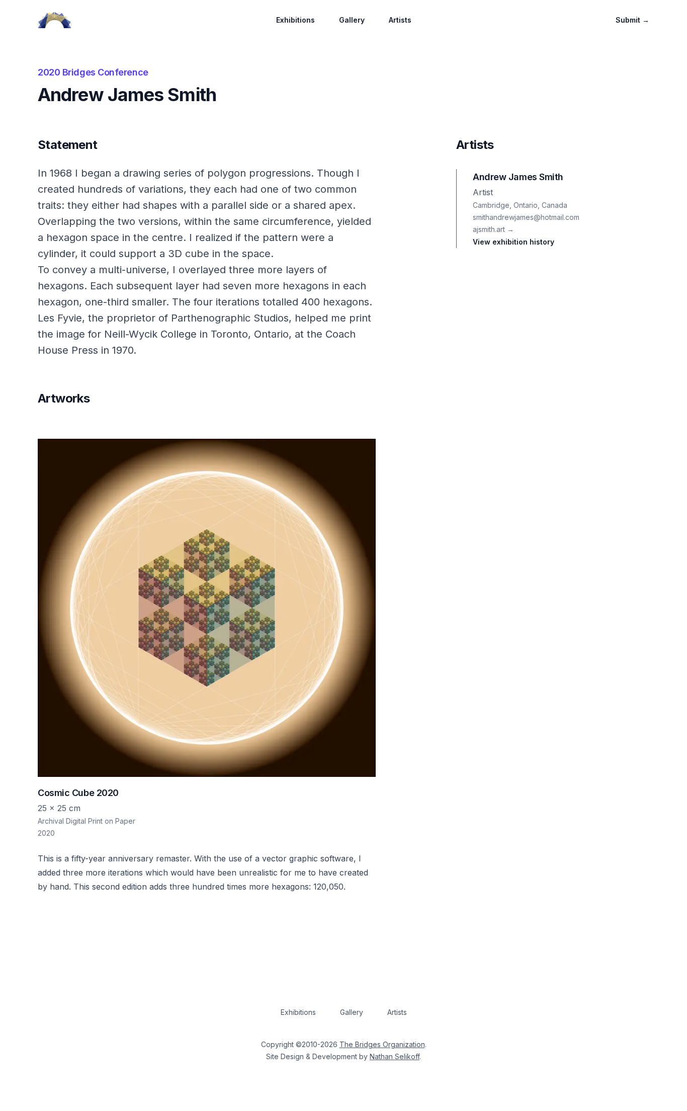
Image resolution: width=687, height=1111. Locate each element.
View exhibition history (513, 241)
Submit (632, 20)
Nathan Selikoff (394, 1056)
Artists (400, 20)
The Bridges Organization (382, 1044)
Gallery (352, 20)
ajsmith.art (493, 229)
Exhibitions (295, 20)
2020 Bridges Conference (93, 72)
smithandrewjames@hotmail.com (526, 217)
